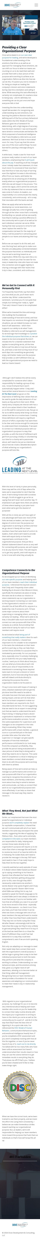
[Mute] (32, 33)
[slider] (20, 33)
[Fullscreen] (36, 33)
